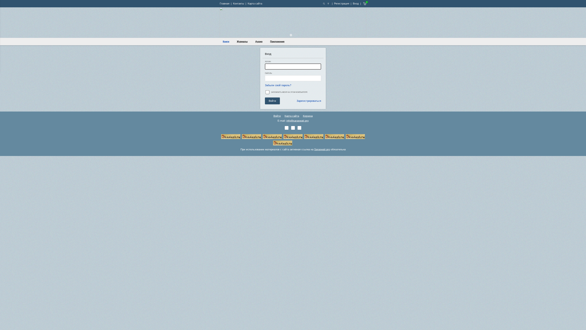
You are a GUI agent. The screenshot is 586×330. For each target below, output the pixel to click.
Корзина (308, 116)
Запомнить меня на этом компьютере (289, 92)
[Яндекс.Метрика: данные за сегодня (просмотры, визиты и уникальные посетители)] (303, 143)
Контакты (238, 3)
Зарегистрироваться (309, 100)
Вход (356, 3)
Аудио (258, 41)
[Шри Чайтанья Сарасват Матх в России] (355, 136)
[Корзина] (362, 3)
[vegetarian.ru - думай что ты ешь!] (251, 136)
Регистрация (341, 3)
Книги (226, 41)
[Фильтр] (328, 4)
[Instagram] (299, 128)
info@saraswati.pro (297, 120)
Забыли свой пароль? (278, 85)
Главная (224, 3)
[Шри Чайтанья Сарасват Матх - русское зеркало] (293, 136)
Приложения (277, 41)
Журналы (242, 41)
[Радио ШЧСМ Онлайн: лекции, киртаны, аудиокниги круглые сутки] (313, 136)
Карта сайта (255, 3)
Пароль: (268, 73)
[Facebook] (293, 128)
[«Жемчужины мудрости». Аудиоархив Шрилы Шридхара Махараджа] (334, 136)
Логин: (268, 61)
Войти (277, 116)
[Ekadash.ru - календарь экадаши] (272, 136)
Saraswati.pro (322, 149)
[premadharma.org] (282, 143)
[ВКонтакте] (286, 128)
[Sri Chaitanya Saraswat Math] (230, 136)
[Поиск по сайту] (324, 4)
